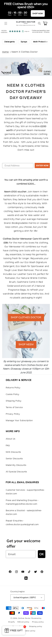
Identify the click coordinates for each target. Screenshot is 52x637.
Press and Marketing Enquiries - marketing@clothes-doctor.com (22, 502)
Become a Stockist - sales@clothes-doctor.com (24, 512)
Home (5, 51)
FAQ (8, 445)
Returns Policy (13, 387)
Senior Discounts (14, 458)
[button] (6, 23)
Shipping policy (35, 626)
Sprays (24, 42)
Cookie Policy (12, 394)
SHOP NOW (37, 13)
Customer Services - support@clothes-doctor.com (25, 492)
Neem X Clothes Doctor (25, 51)
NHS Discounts (13, 452)
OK (41, 554)
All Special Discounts (16, 471)
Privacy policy (38, 622)
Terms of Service (14, 407)
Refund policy (23, 622)
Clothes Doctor (24, 618)
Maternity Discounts (16, 465)
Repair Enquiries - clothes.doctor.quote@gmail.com (22, 522)
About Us (10, 438)
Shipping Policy (14, 401)
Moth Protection (40, 42)
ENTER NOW (42, 165)
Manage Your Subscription (19, 420)
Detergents (9, 42)
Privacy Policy (13, 414)
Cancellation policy (27, 631)
